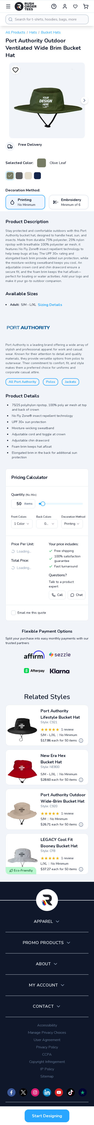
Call (60, 595)
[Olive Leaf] (41, 162)
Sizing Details (50, 304)
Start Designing (47, 1116)
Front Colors (18, 517)
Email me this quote (32, 613)
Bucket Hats (51, 32)
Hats (33, 32)
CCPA (47, 1054)
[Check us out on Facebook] (11, 1092)
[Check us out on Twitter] (23, 1092)
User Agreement (47, 1039)
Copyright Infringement (47, 1061)
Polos (50, 382)
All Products (15, 32)
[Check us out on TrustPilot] (82, 1092)
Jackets (70, 382)
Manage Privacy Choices (47, 1032)
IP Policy (47, 1069)
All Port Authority (22, 382)
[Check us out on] (47, 1092)
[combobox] (47, 19)
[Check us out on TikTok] (71, 1092)
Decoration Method (73, 517)
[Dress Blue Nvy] (37, 175)
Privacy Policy (47, 1047)
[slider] (43, 503)
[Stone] (28, 175)
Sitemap (47, 1076)
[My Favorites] (75, 6)
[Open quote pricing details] (81, 740)
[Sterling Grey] (19, 175)
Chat (79, 595)
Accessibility (47, 1025)
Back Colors (43, 517)
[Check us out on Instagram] (35, 1092)
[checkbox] (13, 613)
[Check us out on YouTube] (59, 1092)
